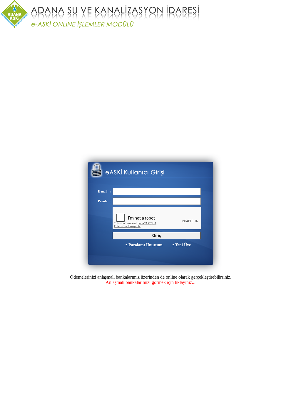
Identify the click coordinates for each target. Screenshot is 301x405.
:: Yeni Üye (181, 245)
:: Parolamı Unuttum (143, 245)
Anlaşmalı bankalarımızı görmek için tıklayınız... (150, 282)
